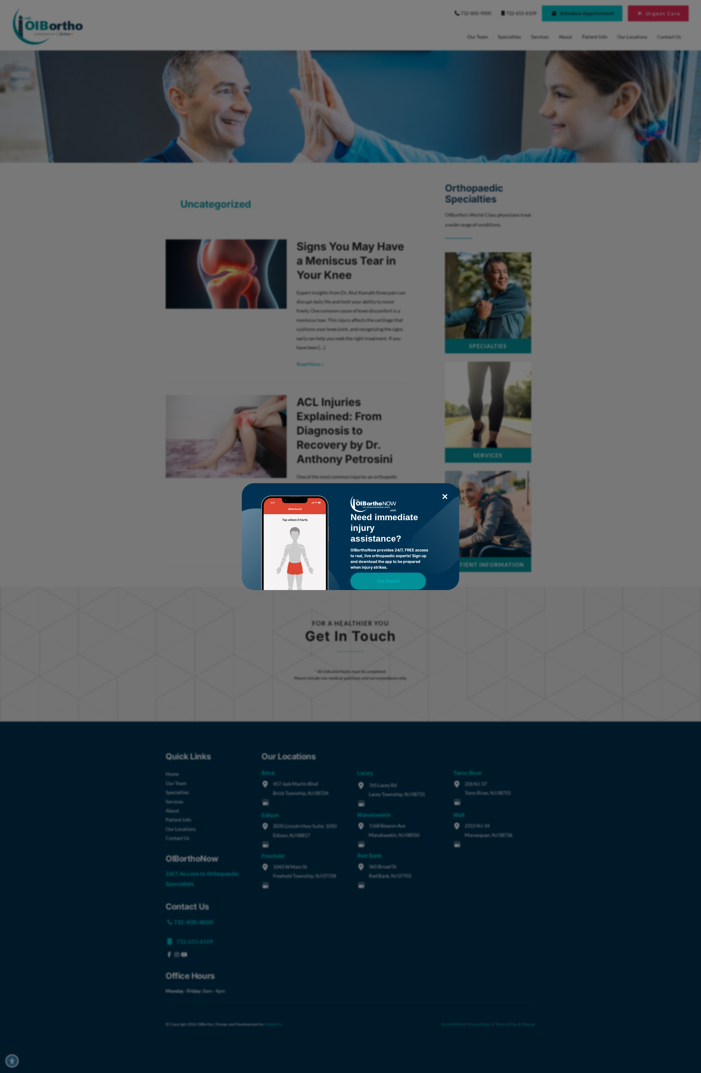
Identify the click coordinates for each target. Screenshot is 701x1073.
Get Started (388, 581)
